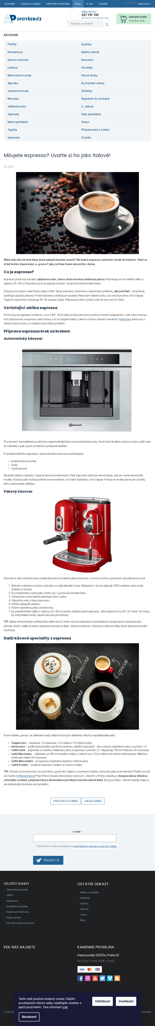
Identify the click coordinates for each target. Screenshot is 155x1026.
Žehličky (86, 91)
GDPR (10, 895)
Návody (84, 909)
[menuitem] (10, 4)
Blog (82, 920)
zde (65, 1007)
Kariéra (84, 903)
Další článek (93, 801)
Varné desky (89, 75)
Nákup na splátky (89, 892)
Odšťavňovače (17, 106)
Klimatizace (15, 52)
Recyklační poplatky (17, 906)
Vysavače (14, 137)
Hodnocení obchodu (18, 911)
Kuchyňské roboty (92, 83)
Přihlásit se (52, 860)
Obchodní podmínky (17, 889)
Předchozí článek (65, 801)
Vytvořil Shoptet (142, 1011)
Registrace (144, 3)
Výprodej (13, 114)
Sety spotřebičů (91, 114)
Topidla (12, 129)
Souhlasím (126, 1001)
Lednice (13, 67)
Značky (86, 137)
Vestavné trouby (18, 91)
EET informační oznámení (20, 923)
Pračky (12, 44)
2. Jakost (87, 106)
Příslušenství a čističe (95, 129)
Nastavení (29, 1017)
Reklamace (13, 900)
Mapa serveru (14, 917)
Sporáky (13, 83)
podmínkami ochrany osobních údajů (95, 846)
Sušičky (86, 44)
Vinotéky (86, 67)
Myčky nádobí (90, 52)
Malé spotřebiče (18, 122)
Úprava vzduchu (18, 60)
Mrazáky (13, 98)
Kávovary (87, 60)
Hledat (108, 25)
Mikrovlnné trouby (19, 75)
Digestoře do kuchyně (95, 98)
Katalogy (85, 897)
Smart (85, 122)
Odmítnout (102, 1001)
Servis (83, 914)
